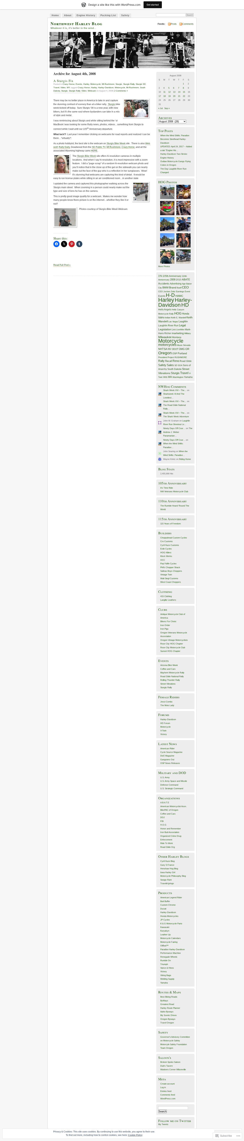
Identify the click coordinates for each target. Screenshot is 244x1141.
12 (169, 92)
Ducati (163, 909)
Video (63, 87)
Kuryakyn (164, 931)
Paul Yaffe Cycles (168, 563)
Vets (165, 377)
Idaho (161, 317)
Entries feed (165, 1091)
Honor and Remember (170, 828)
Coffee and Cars (168, 669)
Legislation (164, 329)
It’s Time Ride (166, 488)
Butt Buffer (165, 901)
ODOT (175, 349)
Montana (176, 337)
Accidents (163, 283)
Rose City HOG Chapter (171, 644)
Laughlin (183, 321)
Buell (179, 288)
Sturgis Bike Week (116, 143)
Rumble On (165, 960)
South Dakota (174, 369)
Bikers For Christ (168, 621)
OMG (182, 349)
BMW (165, 287)
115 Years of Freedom (170, 523)
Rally (161, 360)
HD (185, 305)
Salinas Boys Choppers (171, 571)
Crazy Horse (69, 84)
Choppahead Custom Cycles (173, 538)
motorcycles (167, 345)
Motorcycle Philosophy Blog (173, 876)
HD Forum (165, 723)
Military (187, 333)
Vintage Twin (166, 574)
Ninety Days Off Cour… (174, 428)
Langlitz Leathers (168, 600)
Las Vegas (173, 321)
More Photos (164, 266)
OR (187, 348)
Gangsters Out (167, 759)
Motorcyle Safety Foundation (173, 1044)
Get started (153, 4)
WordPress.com (167, 1098)
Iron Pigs (164, 629)
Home (55, 15)
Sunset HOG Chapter (170, 651)
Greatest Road (167, 1004)
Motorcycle (95, 84)
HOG (177, 313)
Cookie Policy (135, 1135)
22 (184, 96)
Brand (172, 287)
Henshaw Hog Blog (169, 868)
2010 (178, 279)
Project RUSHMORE (177, 357)
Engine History (86, 15)
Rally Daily (64, 147)
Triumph (164, 964)
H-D (170, 295)
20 (174, 96)
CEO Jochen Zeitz (166, 291)
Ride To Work (166, 843)
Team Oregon (166, 1048)
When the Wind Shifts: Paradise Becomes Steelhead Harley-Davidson (174, 139)
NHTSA (162, 348)
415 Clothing (166, 596)
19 (169, 96)
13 (174, 92)
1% (160, 275)
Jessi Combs (166, 702)
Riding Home (185, 459)
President (162, 357)
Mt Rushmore (108, 84)
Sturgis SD (141, 84)
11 (164, 92)
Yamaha (188, 377)
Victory (163, 734)
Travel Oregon (167, 1023)
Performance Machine (170, 953)
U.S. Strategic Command (171, 788)
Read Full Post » (62, 265)
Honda (185, 313)
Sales (170, 365)
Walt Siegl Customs (169, 578)
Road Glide (186, 361)
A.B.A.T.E (164, 802)
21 (179, 96)
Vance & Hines (167, 968)
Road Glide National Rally (172, 676)
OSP (174, 353)
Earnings (180, 291)
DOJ (162, 817)
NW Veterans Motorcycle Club (174, 491)
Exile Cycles (166, 549)
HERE (94, 150)
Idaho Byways (166, 1011)
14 (179, 92)
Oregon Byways (167, 1019)
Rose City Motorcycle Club (172, 647)
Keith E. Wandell (178, 317)
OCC (162, 560)
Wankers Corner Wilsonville (173, 1069)
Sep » (167, 108)
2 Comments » (121, 91)
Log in (163, 1087)
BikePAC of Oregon (169, 810)
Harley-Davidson (106, 87)
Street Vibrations (168, 684)
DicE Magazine (167, 756)
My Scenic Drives (168, 1015)
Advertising (175, 283)
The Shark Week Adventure (176, 416)
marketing (178, 333)
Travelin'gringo (167, 883)
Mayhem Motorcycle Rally (172, 672)
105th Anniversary (172, 276)
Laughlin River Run (168, 325)
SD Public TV (98, 147)
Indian (167, 317)
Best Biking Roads (168, 997)
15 (184, 92)
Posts (174, 24)
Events (79, 84)
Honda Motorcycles (169, 916)
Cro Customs (166, 541)
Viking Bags (165, 975)
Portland (182, 353)
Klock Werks (166, 556)
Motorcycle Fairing (168, 942)
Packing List (108, 15)
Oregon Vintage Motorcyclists (174, 640)
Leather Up (165, 934)
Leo (174, 329)
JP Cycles (165, 920)
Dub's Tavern (166, 1066)
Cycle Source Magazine (171, 752)
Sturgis (119, 84)
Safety (125, 15)
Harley (86, 84)
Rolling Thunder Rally (170, 680)
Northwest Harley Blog (76, 23)
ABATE (186, 279)
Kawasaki (164, 927)
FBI (162, 821)
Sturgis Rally (129, 84)
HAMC (179, 296)
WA (170, 377)
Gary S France (167, 865)
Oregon (165, 353)
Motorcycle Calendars (170, 938)
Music (180, 345)
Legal (182, 325)
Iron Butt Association (169, 832)
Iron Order (165, 625)
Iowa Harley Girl (167, 872)
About (67, 15)
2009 (172, 279)
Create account (167, 1084)
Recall (168, 361)
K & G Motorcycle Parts (171, 923)
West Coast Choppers (170, 582)
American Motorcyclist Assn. (173, 806)
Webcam (92, 91)
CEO (185, 287)
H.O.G (163, 825)
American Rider (167, 748)
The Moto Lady (167, 705)
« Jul (160, 108)
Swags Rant (166, 880)
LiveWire (180, 329)
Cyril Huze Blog (167, 861)
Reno (176, 360)
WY (68, 87)
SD (175, 365)
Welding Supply (167, 979)
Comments (187, 24)
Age (184, 284)
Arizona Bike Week (169, 665)
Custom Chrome (168, 905)
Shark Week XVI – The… (174, 390)
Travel (56, 87)
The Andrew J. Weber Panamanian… (177, 432)
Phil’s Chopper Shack (170, 567)
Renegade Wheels (168, 957)
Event (187, 291)
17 (160, 96)
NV (169, 349)
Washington (178, 377)
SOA (180, 365)
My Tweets (163, 1124)
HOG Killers (165, 552)
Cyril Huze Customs (169, 545)
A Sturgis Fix (63, 81)
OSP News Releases (170, 763)
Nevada (186, 345)
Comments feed (167, 1095)
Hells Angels (164, 309)
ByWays (164, 1000)
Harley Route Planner (170, 1008)
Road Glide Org (167, 847)
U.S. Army (165, 777)
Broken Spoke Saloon (170, 1062)
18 (164, 96)
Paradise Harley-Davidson (172, 949)
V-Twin (163, 730)
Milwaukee (165, 337)
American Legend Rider (171, 897)
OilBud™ (164, 945)
